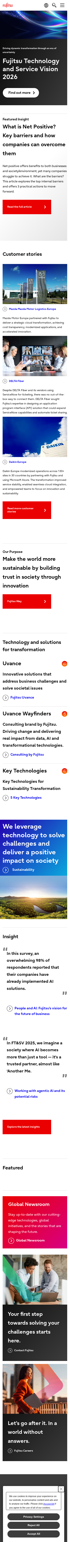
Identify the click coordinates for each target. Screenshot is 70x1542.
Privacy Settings (33, 1516)
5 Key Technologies (26, 798)
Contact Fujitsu (23, 1350)
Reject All (34, 1525)
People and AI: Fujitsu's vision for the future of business (41, 1011)
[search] (54, 5)
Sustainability (23, 870)
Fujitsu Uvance (22, 697)
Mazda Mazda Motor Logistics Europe (32, 309)
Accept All (33, 1533)
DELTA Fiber (16, 381)
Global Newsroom (30, 1240)
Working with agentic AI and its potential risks (40, 1094)
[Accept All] (48, 1504)
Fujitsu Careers (23, 1450)
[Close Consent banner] (61, 1489)
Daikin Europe (17, 462)
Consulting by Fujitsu (27, 755)
